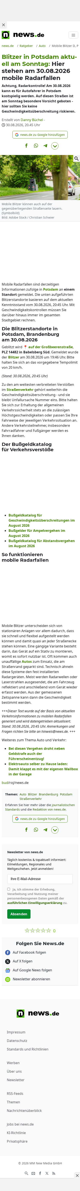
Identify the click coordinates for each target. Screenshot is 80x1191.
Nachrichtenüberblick (24, 1110)
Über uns (14, 1071)
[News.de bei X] (47, 1173)
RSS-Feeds (15, 1093)
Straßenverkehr (31, 799)
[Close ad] (3, 24)
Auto (23, 794)
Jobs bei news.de (20, 1124)
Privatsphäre (17, 1141)
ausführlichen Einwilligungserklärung (34, 903)
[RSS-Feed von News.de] (53, 1173)
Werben (13, 1062)
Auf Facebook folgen (29, 952)
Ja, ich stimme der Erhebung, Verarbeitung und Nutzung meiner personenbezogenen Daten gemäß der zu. (37, 896)
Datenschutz (17, 1040)
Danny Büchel (32, 120)
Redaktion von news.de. (50, 809)
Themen (13, 1102)
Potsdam (66, 794)
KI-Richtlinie (16, 1132)
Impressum (16, 1032)
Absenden (18, 914)
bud (5, 782)
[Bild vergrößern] (76, 158)
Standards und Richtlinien (27, 1049)
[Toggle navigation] (73, 35)
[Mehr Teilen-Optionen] (54, 145)
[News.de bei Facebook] (40, 1173)
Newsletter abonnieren (31, 979)
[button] (40, 134)
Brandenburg (48, 794)
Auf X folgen (22, 961)
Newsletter (16, 1080)
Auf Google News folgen (32, 970)
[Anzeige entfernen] (77, 1175)
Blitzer (32, 794)
